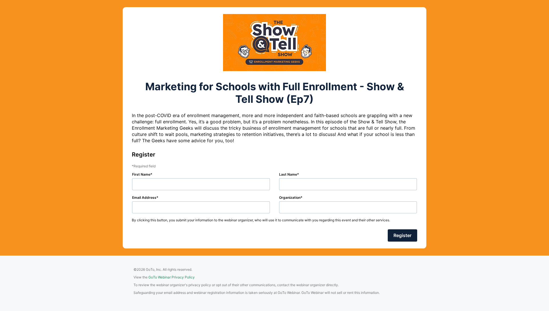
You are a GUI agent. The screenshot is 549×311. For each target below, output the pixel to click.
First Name (141, 174)
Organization (290, 197)
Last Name (288, 174)
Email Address (144, 197)
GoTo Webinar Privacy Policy (171, 277)
